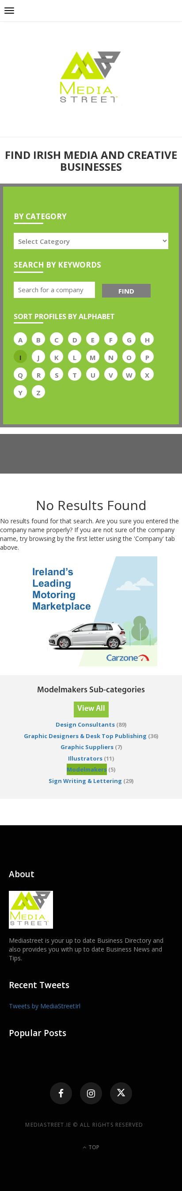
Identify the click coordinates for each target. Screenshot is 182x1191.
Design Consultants (85, 724)
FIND (126, 291)
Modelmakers (87, 769)
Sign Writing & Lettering (85, 781)
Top (93, 1147)
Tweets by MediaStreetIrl (44, 1006)
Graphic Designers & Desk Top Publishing (85, 736)
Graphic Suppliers (87, 747)
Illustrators (85, 758)
